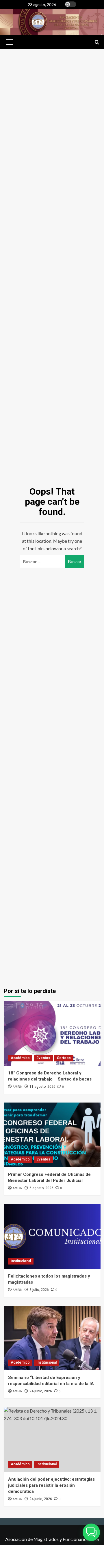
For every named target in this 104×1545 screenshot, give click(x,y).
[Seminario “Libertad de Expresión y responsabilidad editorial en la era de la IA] (52, 1338)
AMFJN (18, 1086)
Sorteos (64, 1058)
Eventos (43, 1058)
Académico (20, 1058)
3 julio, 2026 (39, 1290)
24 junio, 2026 (40, 1391)
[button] (8, 42)
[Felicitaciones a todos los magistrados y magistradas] (52, 1236)
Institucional (21, 1261)
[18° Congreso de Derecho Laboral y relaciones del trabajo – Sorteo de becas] (52, 1033)
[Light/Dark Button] (70, 4)
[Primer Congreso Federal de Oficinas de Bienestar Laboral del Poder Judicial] (52, 1135)
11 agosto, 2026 (42, 1087)
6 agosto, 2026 (41, 1188)
